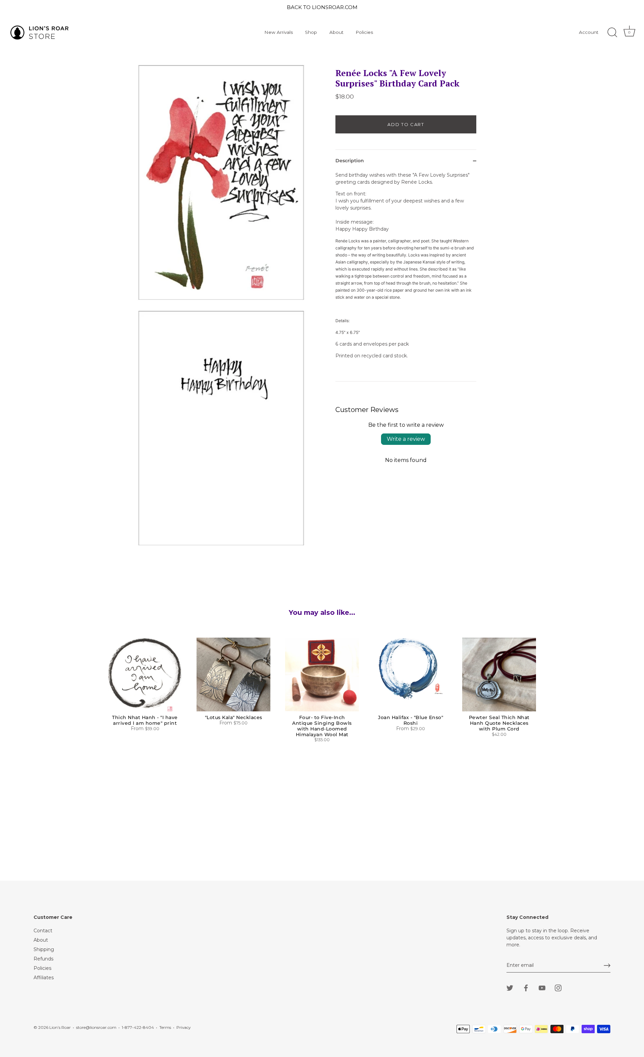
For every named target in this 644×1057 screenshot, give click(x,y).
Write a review (406, 439)
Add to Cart (405, 124)
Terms (165, 1027)
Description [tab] (349, 161)
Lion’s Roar (60, 1027)
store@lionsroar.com (96, 1027)
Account (588, 32)
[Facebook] (526, 988)
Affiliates (44, 978)
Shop (311, 32)
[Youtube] (542, 988)
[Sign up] (607, 965)
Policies (364, 32)
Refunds (43, 959)
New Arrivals (278, 32)
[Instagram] (558, 988)
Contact (43, 931)
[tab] (405, 276)
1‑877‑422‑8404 (138, 1027)
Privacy (183, 1027)
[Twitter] (509, 988)
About (336, 32)
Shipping (44, 949)
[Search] (612, 32)
